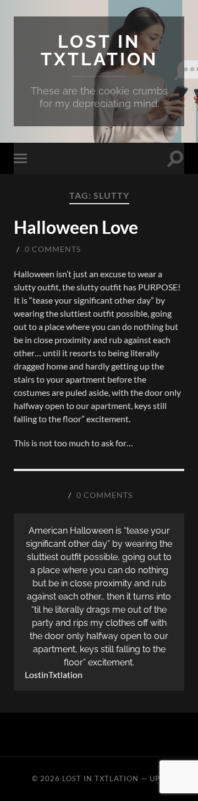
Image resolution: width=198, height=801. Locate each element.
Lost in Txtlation (99, 50)
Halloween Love (76, 227)
